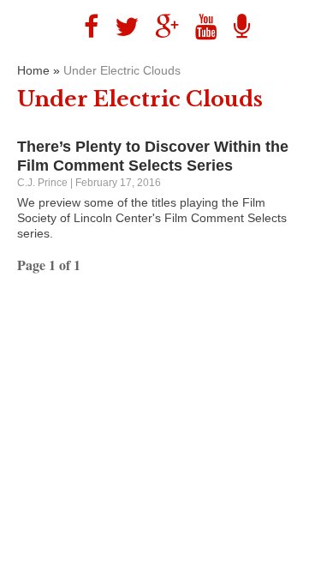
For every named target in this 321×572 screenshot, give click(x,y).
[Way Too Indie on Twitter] (120, 27)
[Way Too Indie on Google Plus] (160, 27)
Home (33, 70)
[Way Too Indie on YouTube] (199, 27)
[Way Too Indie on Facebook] (84, 27)
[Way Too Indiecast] (235, 27)
